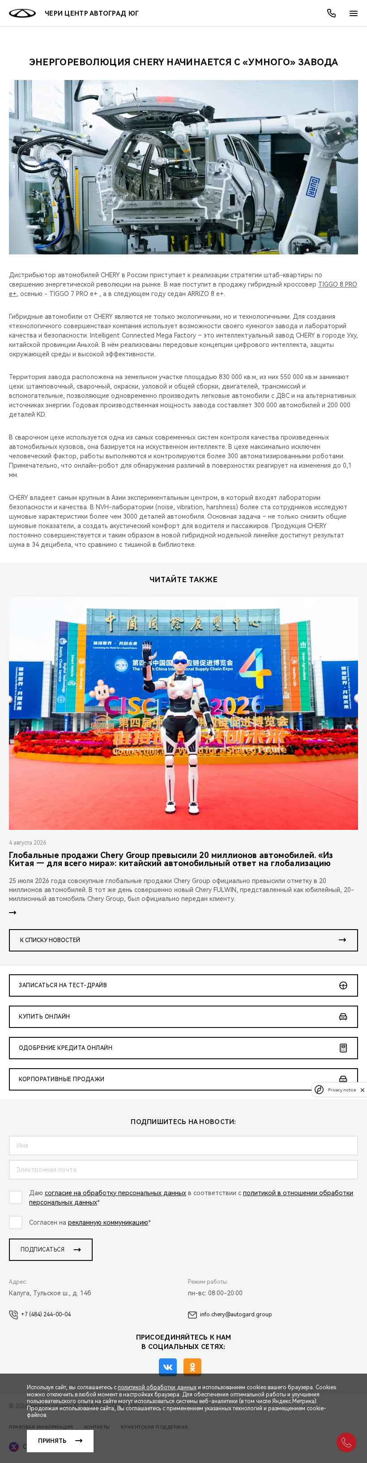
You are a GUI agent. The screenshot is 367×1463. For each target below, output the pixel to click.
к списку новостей (50, 940)
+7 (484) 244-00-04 (46, 1314)
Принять (52, 1441)
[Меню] (353, 13)
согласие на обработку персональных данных (115, 1193)
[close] (362, 1090)
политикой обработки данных (157, 1387)
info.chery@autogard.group (236, 1314)
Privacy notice (342, 1089)
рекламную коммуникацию (108, 1222)
